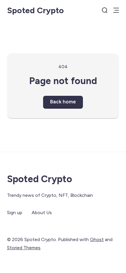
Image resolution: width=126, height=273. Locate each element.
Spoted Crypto (35, 10)
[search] (104, 10)
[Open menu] (116, 10)
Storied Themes (23, 247)
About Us (42, 212)
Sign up (14, 212)
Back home (63, 102)
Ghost (97, 239)
